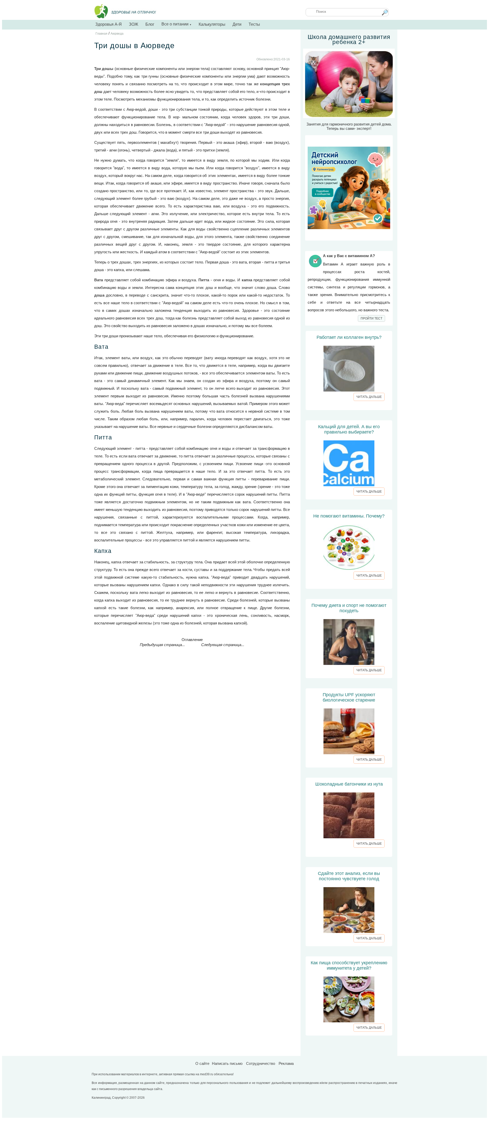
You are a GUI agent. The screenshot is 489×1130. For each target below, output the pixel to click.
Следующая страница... (222, 645)
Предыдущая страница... (162, 645)
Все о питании (176, 24)
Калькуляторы (212, 24)
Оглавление (192, 639)
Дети (237, 24)
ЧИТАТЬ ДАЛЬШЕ (369, 397)
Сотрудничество (260, 1063)
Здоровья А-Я (108, 24)
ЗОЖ (133, 24)
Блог (149, 24)
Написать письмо (227, 1063)
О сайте (202, 1063)
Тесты (254, 24)
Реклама (286, 1063)
